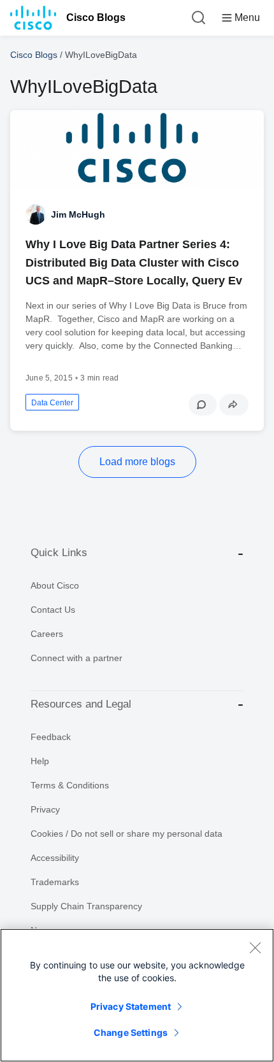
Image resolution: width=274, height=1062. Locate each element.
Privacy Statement (130, 1006)
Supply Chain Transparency (86, 906)
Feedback (51, 737)
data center (52, 403)
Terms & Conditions (70, 785)
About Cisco (55, 585)
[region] (137, 995)
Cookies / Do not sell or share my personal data (126, 833)
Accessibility (55, 858)
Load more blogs (137, 461)
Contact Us (53, 609)
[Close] (255, 947)
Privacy (45, 809)
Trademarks (55, 882)
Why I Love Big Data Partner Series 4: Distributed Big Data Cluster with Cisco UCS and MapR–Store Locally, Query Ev (133, 262)
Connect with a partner (76, 658)
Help (40, 761)
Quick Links (59, 553)
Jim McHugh (78, 214)
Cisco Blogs (96, 17)
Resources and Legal (81, 704)
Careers (47, 634)
